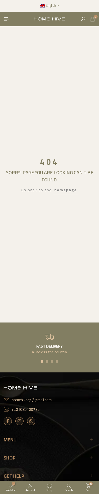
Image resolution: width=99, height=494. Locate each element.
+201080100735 (26, 409)
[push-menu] (6, 19)
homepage (65, 189)
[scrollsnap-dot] (42, 361)
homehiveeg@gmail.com (32, 399)
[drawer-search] (83, 19)
